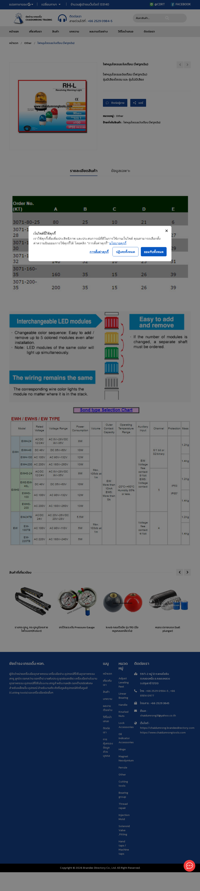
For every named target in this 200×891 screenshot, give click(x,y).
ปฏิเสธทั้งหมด (125, 252)
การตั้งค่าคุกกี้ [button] (99, 252)
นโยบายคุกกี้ (117, 243)
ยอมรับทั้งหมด (153, 252)
